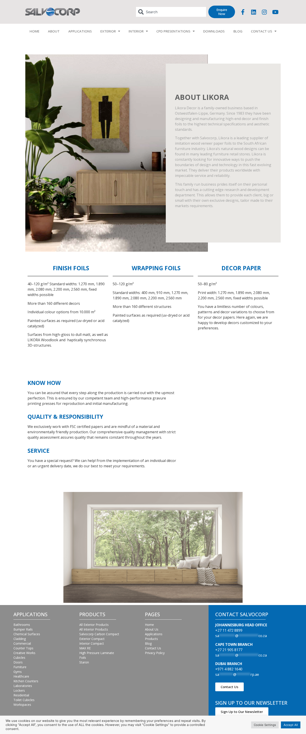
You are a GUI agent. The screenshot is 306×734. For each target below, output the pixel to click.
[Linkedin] (253, 11)
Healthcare (21, 676)
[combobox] (171, 12)
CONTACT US (261, 31)
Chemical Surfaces (26, 634)
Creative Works (24, 653)
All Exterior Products (94, 624)
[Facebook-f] (242, 11)
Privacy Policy (155, 653)
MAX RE (85, 648)
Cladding (19, 639)
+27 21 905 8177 (228, 649)
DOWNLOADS (214, 31)
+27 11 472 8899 (228, 630)
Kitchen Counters (25, 681)
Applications (153, 634)
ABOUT (54, 31)
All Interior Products (93, 629)
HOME (34, 31)
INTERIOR (136, 31)
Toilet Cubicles (23, 700)
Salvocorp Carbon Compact (99, 634)
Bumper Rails (23, 629)
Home (149, 624)
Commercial (22, 643)
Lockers (19, 690)
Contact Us (153, 648)
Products (151, 639)
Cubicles (19, 657)
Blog (148, 643)
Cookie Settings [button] (265, 725)
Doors (18, 662)
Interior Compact (91, 643)
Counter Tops (23, 648)
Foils (82, 657)
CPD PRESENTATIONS (173, 31)
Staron (84, 662)
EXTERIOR (108, 31)
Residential (21, 695)
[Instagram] (264, 11)
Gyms (17, 672)
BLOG (237, 31)
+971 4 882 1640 (228, 669)
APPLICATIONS (80, 31)
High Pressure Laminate (96, 653)
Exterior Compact (92, 639)
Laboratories (22, 686)
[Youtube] (275, 11)
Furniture (19, 667)
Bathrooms (21, 624)
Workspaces (22, 704)
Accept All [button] (291, 725)
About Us (151, 629)
